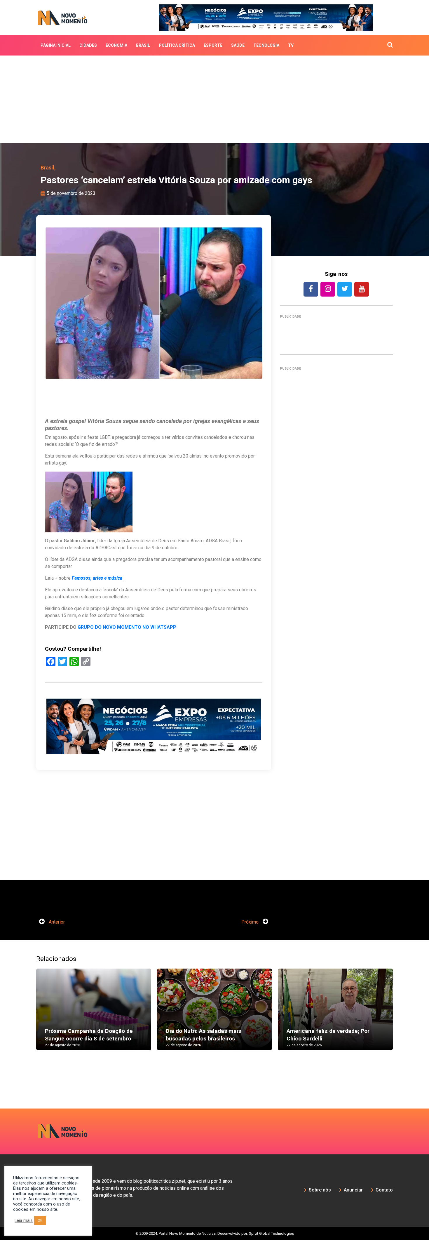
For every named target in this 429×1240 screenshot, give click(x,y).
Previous (27, 1015)
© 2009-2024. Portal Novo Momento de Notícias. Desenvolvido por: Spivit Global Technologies (214, 1233)
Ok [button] (40, 1220)
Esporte (213, 45)
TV (291, 45)
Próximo (250, 922)
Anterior (56, 922)
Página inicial (56, 45)
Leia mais (24, 1220)
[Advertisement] (214, 99)
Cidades (88, 45)
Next (401, 1015)
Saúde (238, 45)
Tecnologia (266, 45)
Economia (116, 45)
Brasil (143, 45)
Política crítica (177, 45)
